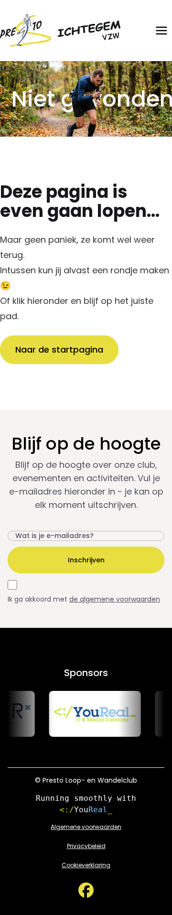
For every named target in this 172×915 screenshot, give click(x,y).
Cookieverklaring (86, 865)
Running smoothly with (86, 804)
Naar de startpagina (59, 349)
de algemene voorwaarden (114, 599)
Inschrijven (86, 560)
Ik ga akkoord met (84, 599)
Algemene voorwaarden (86, 827)
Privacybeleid (86, 846)
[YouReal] (91, 714)
